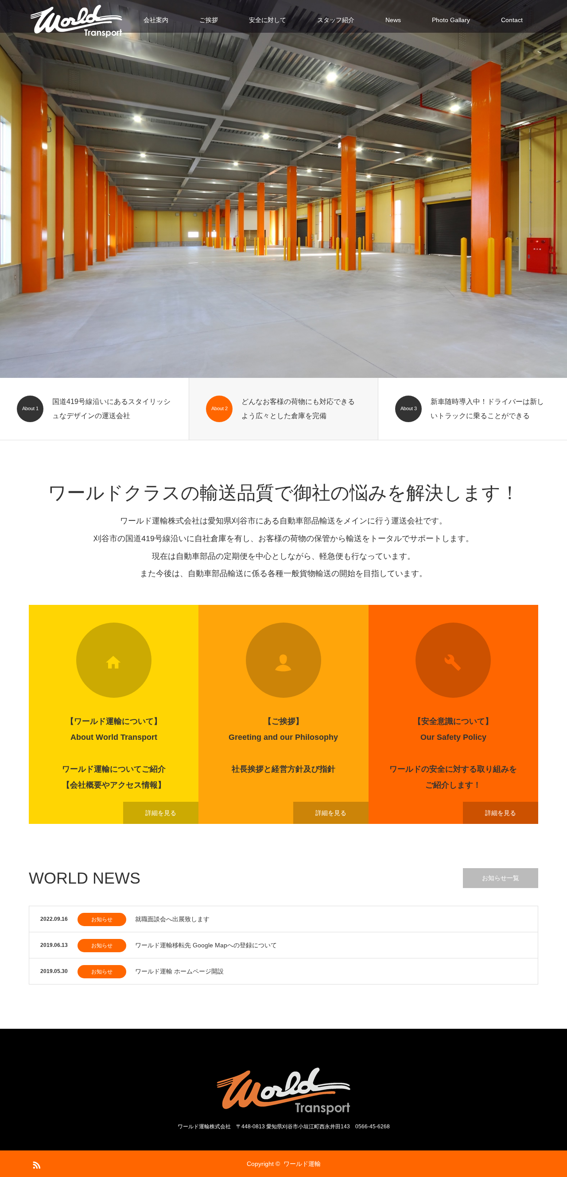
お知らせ (102, 919)
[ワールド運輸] (76, 20)
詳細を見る (160, 812)
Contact (512, 19)
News (393, 19)
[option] (283, 189)
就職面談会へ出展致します (172, 919)
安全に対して (267, 19)
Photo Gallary (451, 19)
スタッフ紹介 (335, 19)
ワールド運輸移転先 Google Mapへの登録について (206, 945)
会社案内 (156, 19)
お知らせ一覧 (500, 877)
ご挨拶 (208, 19)
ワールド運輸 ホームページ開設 (179, 971)
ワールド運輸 (302, 1163)
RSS (35, 1163)
